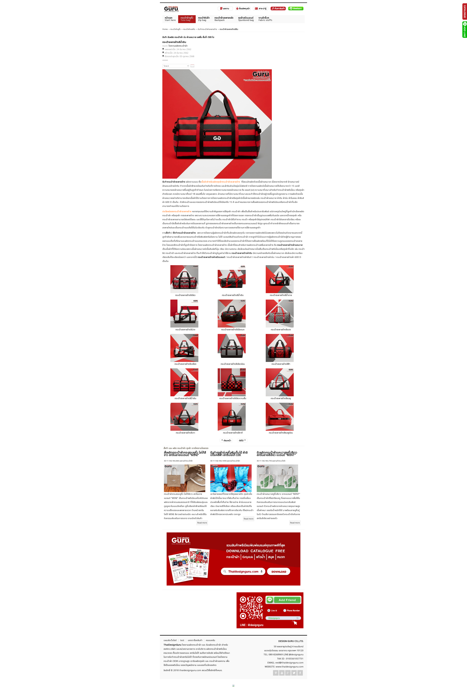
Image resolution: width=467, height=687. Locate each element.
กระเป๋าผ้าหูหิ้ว (175, 29)
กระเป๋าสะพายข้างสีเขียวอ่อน (233, 364)
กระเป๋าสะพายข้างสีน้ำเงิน (233, 295)
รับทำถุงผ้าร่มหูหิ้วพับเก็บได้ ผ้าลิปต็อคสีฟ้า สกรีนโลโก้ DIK (229, 454)
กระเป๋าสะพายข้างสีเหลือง (185, 364)
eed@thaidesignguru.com (289, 662)
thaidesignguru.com (190, 670)
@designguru (296, 654)
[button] (461, 681)
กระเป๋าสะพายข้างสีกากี (233, 432)
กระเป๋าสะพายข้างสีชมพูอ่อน (281, 432)
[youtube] (282, 673)
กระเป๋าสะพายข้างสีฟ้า (281, 364)
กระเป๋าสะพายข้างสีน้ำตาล (281, 295)
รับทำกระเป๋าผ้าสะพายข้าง (207, 29)
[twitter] (294, 673)
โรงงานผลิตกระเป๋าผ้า (178, 46)
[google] (288, 673)
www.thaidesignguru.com (289, 666)
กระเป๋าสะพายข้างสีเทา (185, 432)
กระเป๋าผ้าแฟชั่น (189, 29)
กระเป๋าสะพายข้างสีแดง (281, 329)
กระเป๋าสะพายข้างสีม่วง (185, 329)
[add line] (464, 29)
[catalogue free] (464, 11)
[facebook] (300, 673)
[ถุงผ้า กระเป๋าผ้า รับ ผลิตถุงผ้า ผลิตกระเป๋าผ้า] (171, 9)
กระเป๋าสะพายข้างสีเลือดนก (232, 329)
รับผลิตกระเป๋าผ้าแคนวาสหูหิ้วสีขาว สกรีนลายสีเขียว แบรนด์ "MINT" (277, 454)
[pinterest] (275, 673)
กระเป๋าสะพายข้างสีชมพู (281, 398)
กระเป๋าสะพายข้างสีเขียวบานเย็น (232, 398)
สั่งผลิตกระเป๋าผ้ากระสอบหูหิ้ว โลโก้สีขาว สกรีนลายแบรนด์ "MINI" (185, 454)
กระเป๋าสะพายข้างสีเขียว (185, 295)
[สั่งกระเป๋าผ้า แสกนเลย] (270, 610)
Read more (202, 522)
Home (165, 29)
